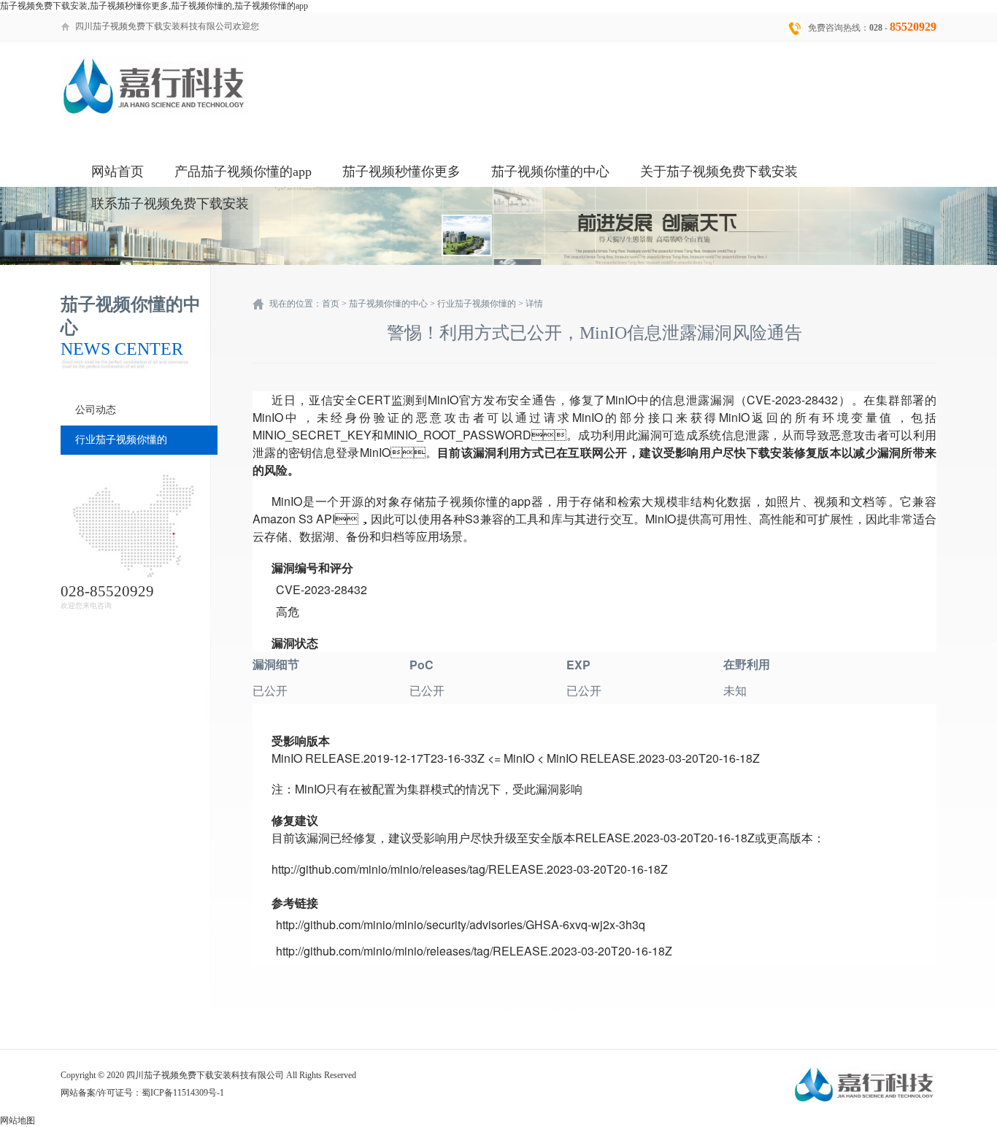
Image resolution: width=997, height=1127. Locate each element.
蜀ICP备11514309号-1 (183, 1093)
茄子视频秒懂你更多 (401, 171)
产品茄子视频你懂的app (243, 171)
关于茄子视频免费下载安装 (719, 171)
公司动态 (95, 409)
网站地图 (17, 1120)
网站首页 (117, 171)
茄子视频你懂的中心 (550, 171)
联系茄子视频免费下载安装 (170, 203)
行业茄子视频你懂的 (121, 439)
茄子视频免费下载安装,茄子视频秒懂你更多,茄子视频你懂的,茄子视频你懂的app (154, 6)
